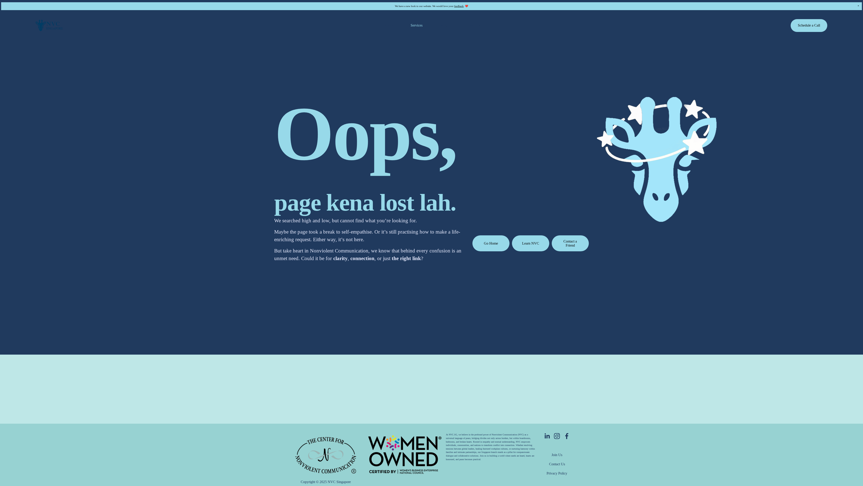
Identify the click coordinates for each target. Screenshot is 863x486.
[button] (858, 5)
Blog (443, 25)
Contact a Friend (570, 243)
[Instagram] (557, 436)
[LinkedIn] (547, 436)
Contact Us (472, 25)
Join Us (557, 455)
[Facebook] (567, 436)
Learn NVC (530, 243)
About (388, 25)
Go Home (491, 243)
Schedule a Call (809, 25)
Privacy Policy (557, 473)
